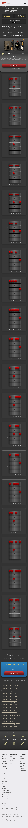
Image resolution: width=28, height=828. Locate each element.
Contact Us (23, 760)
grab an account (19, 35)
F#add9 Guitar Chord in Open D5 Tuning (9, 701)
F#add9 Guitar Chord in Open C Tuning (9, 709)
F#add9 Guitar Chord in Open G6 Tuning (9, 688)
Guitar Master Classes (4, 786)
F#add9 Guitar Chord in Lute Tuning (8, 713)
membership (21, 658)
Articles (4, 803)
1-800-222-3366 (6, 819)
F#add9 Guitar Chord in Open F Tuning (9, 691)
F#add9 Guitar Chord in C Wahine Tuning (9, 726)
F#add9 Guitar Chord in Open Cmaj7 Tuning (10, 704)
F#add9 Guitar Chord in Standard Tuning (9, 683)
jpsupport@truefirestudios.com (10, 821)
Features (12, 760)
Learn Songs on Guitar (4, 782)
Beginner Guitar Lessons (4, 765)
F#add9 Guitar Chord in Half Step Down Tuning (11, 715)
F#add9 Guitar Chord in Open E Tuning (9, 696)
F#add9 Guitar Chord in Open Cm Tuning (9, 705)
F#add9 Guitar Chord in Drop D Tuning (9, 720)
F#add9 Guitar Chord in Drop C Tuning (9, 721)
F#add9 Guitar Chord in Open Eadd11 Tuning (10, 694)
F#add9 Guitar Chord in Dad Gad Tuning (9, 724)
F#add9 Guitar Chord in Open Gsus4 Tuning (10, 685)
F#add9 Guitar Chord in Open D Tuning (9, 702)
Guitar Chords (5, 794)
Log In (11, 756)
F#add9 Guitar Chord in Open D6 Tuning (9, 699)
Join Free (12, 758)
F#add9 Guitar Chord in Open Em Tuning (9, 693)
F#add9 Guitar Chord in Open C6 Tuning (9, 707)
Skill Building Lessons (4, 777)
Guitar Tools (5, 801)
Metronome (5, 800)
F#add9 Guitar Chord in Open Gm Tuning (9, 687)
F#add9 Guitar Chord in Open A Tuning (9, 712)
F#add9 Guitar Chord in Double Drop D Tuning (11, 723)
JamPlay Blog (5, 805)
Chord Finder (5, 796)
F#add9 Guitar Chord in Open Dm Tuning (9, 698)
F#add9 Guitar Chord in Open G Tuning (9, 690)
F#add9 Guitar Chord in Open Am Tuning (9, 710)
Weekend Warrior (6, 792)
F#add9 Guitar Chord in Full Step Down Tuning (11, 716)
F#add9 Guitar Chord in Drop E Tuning (9, 718)
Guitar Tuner (5, 798)
